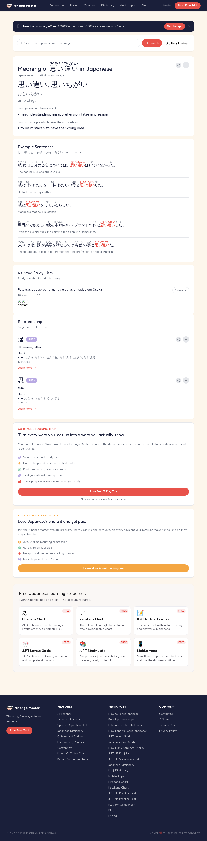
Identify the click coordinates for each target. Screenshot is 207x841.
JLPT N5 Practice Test (122, 793)
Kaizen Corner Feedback (72, 759)
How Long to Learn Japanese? (127, 731)
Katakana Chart (118, 788)
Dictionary (107, 5)
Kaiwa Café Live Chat (71, 753)
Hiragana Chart (118, 782)
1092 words (25, 295)
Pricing (74, 5)
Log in (167, 5)
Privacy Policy (168, 731)
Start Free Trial (187, 5)
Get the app (174, 26)
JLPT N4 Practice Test (122, 799)
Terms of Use (167, 725)
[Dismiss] (189, 26)
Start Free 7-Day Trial (104, 491)
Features (55, 5)
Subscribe (181, 290)
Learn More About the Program (103, 568)
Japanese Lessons (69, 719)
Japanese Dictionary (70, 731)
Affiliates (165, 719)
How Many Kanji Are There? (126, 748)
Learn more (25, 368)
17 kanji (41, 295)
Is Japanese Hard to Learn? (125, 725)
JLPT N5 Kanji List (119, 753)
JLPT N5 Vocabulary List (123, 759)
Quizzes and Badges (70, 736)
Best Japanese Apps (121, 719)
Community (64, 748)
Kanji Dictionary (118, 771)
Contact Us (166, 714)
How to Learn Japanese (123, 714)
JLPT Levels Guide (119, 736)
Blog (144, 5)
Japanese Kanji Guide (121, 742)
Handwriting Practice (70, 742)
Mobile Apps (128, 5)
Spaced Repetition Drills (73, 725)
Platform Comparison (121, 805)
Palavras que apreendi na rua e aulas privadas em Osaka (60, 289)
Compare (90, 5)
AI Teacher (64, 714)
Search (154, 43)
